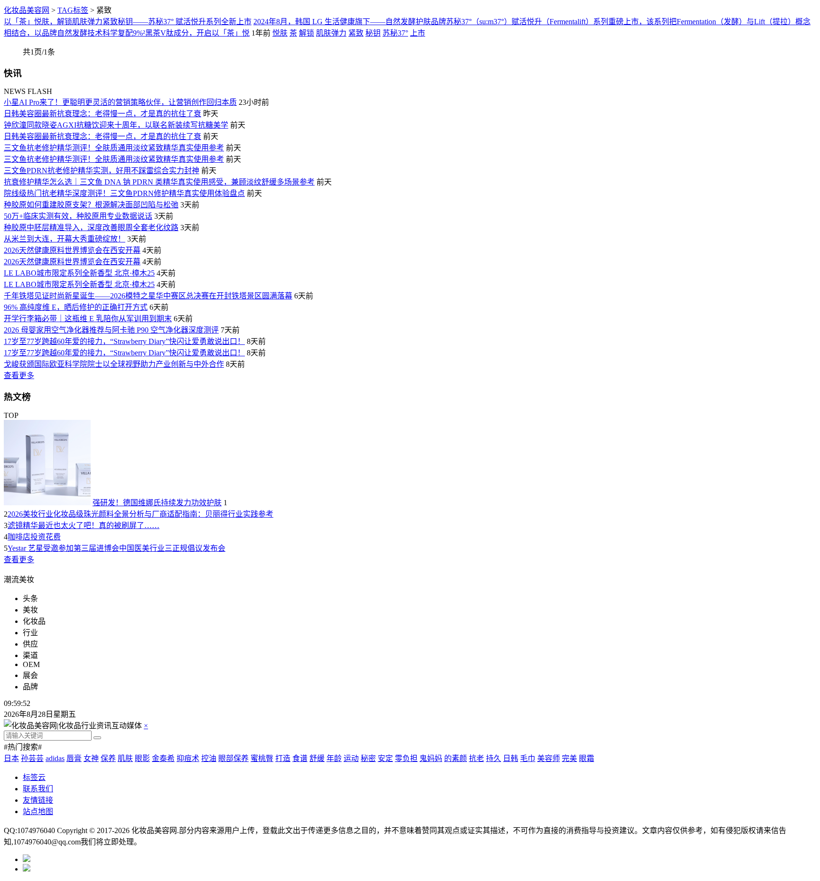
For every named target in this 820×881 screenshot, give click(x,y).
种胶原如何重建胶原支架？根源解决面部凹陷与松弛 (91, 205)
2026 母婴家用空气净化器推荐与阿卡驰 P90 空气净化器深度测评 (111, 330)
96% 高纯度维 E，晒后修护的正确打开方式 (76, 307)
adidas (55, 758)
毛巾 (527, 758)
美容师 (548, 758)
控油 (208, 758)
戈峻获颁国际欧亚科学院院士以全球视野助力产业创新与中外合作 (114, 364)
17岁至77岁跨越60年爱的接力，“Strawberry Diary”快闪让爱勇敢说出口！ (124, 341)
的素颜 (455, 758)
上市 (417, 33)
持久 (493, 758)
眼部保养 (233, 758)
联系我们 (38, 789)
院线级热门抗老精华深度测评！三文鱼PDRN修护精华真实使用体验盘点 (124, 193)
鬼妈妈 (430, 758)
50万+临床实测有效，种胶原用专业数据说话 (78, 216)
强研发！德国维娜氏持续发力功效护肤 (157, 503)
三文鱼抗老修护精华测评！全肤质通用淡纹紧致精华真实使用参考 (114, 148)
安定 (385, 758)
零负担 (406, 758)
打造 (282, 758)
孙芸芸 (32, 758)
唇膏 (74, 758)
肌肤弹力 (331, 33)
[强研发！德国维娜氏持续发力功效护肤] (47, 503)
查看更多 (19, 375)
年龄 (334, 758)
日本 (11, 758)
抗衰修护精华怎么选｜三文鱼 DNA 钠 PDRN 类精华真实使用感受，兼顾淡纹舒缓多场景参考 (159, 182)
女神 (91, 758)
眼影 (142, 758)
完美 (569, 758)
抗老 (476, 758)
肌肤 (125, 758)
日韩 (510, 758)
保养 (108, 758)
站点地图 (38, 811)
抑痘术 (188, 758)
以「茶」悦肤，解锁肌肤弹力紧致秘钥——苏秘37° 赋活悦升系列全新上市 (128, 22)
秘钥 (373, 33)
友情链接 (38, 800)
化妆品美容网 (26, 10)
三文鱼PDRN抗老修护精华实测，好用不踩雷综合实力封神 (101, 171)
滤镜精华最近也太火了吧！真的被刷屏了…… (83, 525)
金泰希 (163, 758)
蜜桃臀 (262, 758)
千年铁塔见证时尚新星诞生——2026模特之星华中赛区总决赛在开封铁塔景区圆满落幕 (148, 296)
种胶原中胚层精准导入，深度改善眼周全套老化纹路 (91, 227)
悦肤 (280, 33)
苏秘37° (395, 33)
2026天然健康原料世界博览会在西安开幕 (72, 250)
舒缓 (317, 758)
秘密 (368, 758)
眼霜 (586, 758)
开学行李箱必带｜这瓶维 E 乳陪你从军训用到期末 (88, 319)
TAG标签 (72, 10)
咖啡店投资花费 (34, 537)
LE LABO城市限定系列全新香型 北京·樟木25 (79, 273)
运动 (351, 758)
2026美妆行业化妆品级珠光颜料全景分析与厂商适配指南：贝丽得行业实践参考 (140, 514)
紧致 (355, 33)
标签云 (34, 777)
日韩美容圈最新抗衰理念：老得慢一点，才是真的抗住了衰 (102, 114)
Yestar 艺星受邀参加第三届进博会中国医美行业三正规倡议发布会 (116, 548)
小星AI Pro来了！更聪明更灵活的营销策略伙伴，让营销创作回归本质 (120, 102)
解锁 (306, 33)
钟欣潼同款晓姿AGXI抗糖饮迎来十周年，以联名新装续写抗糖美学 (116, 125)
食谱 (300, 758)
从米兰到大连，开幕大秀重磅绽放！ (64, 239)
